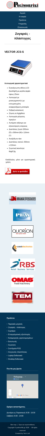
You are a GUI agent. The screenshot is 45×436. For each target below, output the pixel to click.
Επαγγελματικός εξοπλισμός (18, 334)
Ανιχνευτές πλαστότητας (17, 352)
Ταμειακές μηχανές (14, 324)
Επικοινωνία (22, 27)
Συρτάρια (11, 331)
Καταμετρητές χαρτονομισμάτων (20, 338)
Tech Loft (26, 433)
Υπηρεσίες (22, 24)
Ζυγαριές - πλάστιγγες (16, 327)
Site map (13, 425)
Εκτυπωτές (12, 341)
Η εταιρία (22, 17)
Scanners (11, 345)
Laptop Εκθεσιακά (14, 355)
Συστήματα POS (14, 348)
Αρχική (22, 13)
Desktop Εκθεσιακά (15, 359)
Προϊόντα (22, 20)
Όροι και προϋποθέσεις (27, 425)
